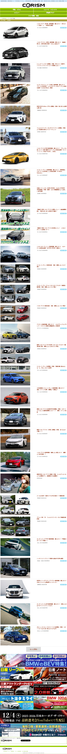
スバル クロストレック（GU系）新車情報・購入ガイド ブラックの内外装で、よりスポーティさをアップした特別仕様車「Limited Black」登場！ (51, 86)
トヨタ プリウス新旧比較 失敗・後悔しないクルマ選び (51, 305)
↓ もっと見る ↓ (33, 649)
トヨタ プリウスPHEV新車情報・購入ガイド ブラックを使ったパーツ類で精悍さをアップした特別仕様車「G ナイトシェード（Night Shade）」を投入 (51, 150)
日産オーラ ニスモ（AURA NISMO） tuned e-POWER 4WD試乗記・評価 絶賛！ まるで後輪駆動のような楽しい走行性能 (51, 189)
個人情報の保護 (25, 751)
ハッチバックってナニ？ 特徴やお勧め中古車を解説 (50, 558)
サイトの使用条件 (18, 751)
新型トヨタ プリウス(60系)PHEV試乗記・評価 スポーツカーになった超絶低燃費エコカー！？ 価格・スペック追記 (51, 410)
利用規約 (12, 751)
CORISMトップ (5, 18)
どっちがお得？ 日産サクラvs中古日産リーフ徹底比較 (50, 495)
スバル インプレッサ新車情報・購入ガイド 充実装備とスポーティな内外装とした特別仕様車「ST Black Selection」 (51, 171)
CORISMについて (6, 751)
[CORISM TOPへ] (33, 6)
